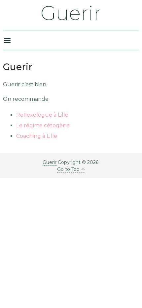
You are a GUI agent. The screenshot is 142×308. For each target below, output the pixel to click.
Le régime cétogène (43, 125)
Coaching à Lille (36, 136)
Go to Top (68, 169)
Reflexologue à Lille (42, 115)
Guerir (71, 13)
